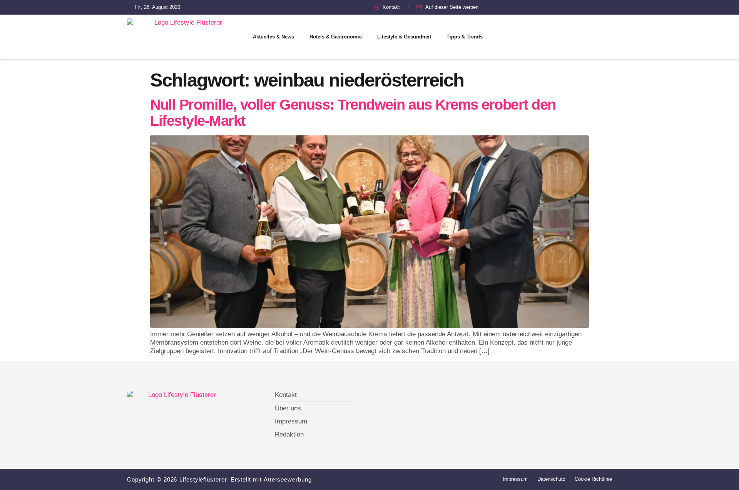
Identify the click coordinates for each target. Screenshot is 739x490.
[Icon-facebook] (533, 37)
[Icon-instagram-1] (560, 37)
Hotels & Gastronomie (335, 37)
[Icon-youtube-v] (573, 37)
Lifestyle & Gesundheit (404, 37)
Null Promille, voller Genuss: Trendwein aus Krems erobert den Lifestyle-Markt (353, 113)
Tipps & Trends (464, 37)
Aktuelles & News (273, 37)
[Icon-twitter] (546, 37)
